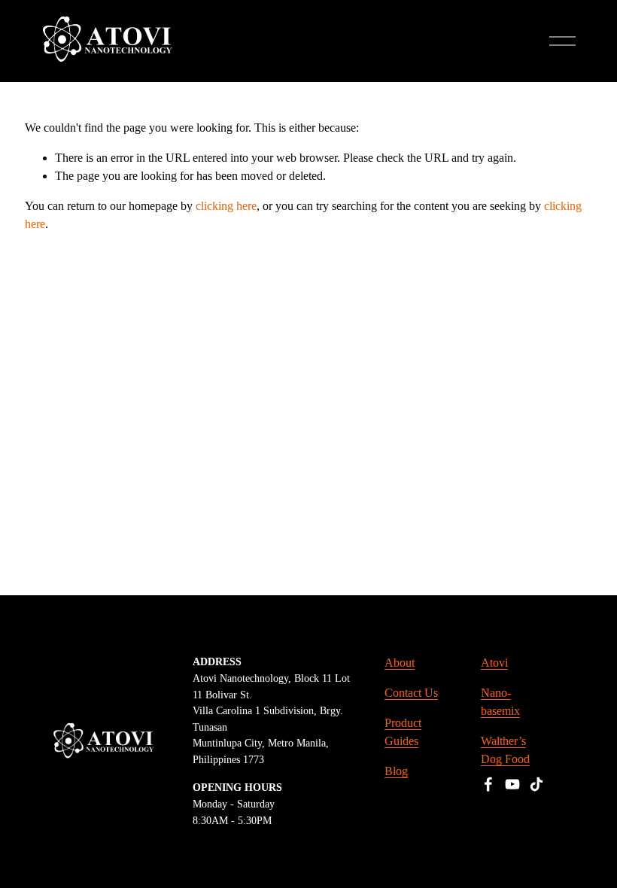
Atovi (494, 662)
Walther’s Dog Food (505, 749)
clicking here (226, 205)
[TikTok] (536, 784)
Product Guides (402, 731)
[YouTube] (512, 784)
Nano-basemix (500, 701)
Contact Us (411, 692)
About (399, 662)
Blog (396, 771)
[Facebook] (488, 784)
